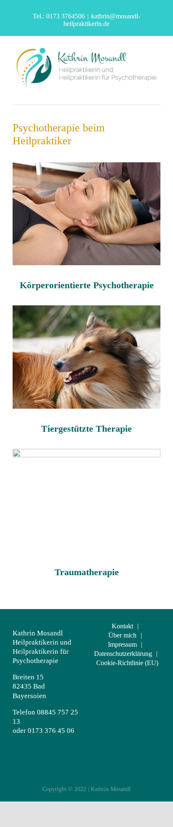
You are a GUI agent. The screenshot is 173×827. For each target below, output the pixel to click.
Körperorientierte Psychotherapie (87, 285)
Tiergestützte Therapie (86, 428)
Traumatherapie (87, 572)
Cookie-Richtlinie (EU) (127, 662)
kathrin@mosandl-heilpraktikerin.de (101, 20)
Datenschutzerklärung (123, 653)
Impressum (122, 644)
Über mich (122, 635)
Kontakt (122, 626)
